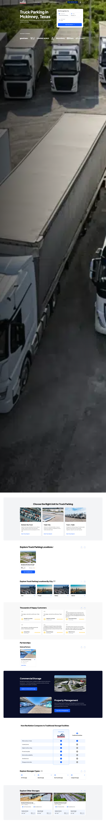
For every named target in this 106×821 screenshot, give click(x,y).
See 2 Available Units (28, 571)
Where (73, 13)
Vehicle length (63, 19)
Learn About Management (62, 710)
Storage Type (62, 13)
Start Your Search (25, 533)
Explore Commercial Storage (28, 688)
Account (83, 2)
